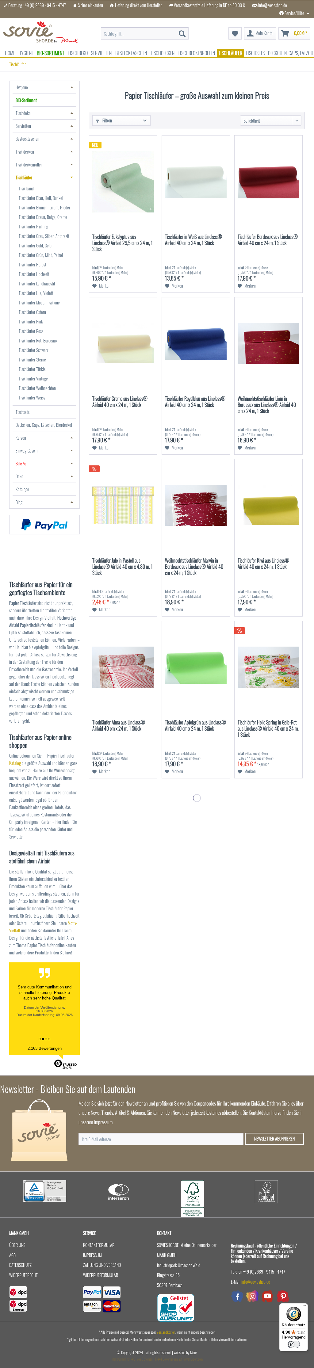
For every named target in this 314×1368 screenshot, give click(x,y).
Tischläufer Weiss (32, 397)
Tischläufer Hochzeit (34, 274)
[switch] (294, 1344)
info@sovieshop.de (272, 5)
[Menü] (304, 1307)
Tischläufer (24, 177)
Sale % (21, 463)
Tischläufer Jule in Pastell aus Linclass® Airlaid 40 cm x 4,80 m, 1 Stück (122, 566)
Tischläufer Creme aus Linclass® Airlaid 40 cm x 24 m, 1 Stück (119, 401)
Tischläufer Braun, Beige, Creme (43, 217)
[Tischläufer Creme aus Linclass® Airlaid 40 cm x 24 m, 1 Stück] (123, 343)
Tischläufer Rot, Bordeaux (38, 340)
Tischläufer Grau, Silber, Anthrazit (44, 236)
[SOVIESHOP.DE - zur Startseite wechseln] (40, 33)
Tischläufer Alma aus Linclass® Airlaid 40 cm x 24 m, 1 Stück (118, 725)
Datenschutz (20, 1265)
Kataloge (22, 489)
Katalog (15, 763)
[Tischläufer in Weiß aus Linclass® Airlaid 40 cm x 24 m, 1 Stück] (196, 181)
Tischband (26, 188)
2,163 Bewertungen (45, 1048)
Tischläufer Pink (31, 321)
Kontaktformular (98, 1245)
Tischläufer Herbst (32, 264)
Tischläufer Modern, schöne (39, 302)
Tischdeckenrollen (29, 164)
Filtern (106, 120)
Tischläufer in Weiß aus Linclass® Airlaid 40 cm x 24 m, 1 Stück (193, 240)
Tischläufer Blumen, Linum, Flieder (44, 207)
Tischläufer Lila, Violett (36, 293)
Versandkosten (166, 1332)
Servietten (23, 126)
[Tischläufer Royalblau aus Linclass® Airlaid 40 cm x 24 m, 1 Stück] (196, 343)
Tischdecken (25, 151)
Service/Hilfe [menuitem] (294, 13)
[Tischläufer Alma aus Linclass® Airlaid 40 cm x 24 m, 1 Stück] (123, 667)
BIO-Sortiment (26, 100)
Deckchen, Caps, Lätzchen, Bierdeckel (44, 425)
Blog (19, 502)
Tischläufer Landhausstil (37, 283)
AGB (12, 1255)
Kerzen (21, 437)
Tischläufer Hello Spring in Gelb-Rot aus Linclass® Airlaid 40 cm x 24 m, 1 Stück (268, 728)
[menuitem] (145, 30)
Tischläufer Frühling (33, 226)
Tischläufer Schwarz (33, 350)
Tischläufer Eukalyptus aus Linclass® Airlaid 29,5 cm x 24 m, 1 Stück (122, 243)
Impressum (92, 1255)
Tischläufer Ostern (32, 312)
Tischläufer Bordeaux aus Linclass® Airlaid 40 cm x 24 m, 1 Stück (268, 240)
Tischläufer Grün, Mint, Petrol (41, 255)
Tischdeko (23, 113)
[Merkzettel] (235, 33)
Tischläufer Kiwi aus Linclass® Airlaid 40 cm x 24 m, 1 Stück (263, 563)
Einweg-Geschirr (28, 450)
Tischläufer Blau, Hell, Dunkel (41, 198)
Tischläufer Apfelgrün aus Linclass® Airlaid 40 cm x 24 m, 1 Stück (195, 725)
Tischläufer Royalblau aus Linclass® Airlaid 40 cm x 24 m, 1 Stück (195, 401)
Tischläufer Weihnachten (37, 388)
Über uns (17, 1245)
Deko (19, 476)
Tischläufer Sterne (32, 359)
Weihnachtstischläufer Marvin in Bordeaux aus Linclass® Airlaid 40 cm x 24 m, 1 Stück (194, 566)
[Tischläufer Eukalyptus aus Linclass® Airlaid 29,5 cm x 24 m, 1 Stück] (123, 181)
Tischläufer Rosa (31, 331)
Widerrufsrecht (23, 1275)
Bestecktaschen (27, 139)
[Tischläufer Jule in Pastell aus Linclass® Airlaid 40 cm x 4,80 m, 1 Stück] (123, 505)
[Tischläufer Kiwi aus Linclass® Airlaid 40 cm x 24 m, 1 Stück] (268, 505)
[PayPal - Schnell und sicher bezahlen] (44, 524)
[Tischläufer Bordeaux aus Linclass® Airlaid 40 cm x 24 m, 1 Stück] (268, 181)
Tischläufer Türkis (32, 369)
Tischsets (22, 412)
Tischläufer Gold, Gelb (35, 245)
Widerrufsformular (100, 1275)
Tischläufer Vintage (33, 378)
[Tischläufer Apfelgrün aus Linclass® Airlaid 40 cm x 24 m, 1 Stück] (196, 667)
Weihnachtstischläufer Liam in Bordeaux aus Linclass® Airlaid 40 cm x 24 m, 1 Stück (267, 405)
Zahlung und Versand (102, 1265)
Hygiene (22, 87)
